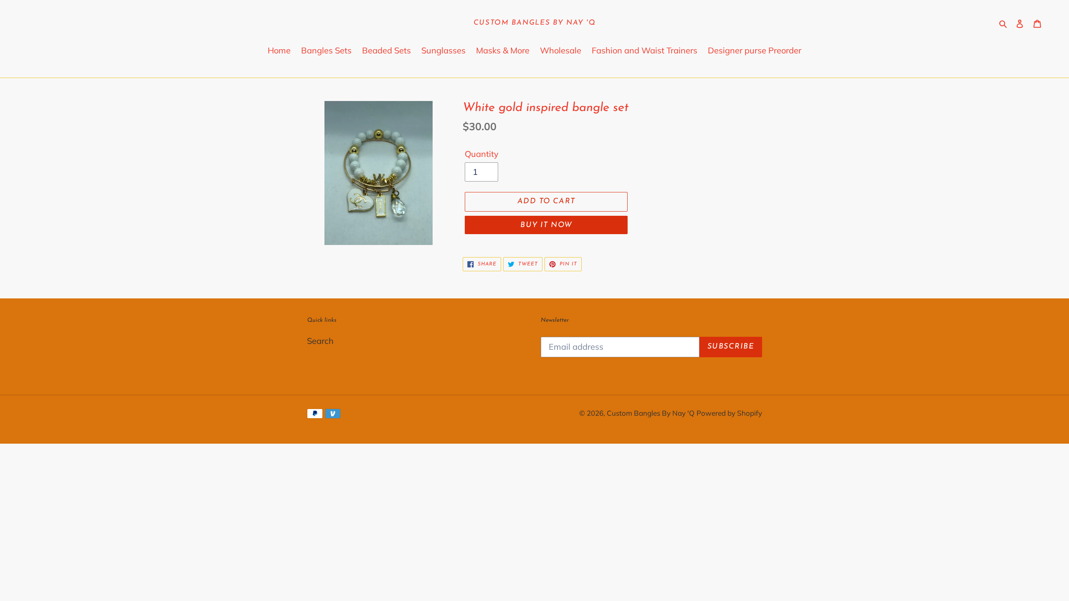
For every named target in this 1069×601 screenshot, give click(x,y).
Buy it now (546, 225)
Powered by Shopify (729, 413)
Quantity (482, 154)
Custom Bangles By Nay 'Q (535, 22)
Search (320, 341)
